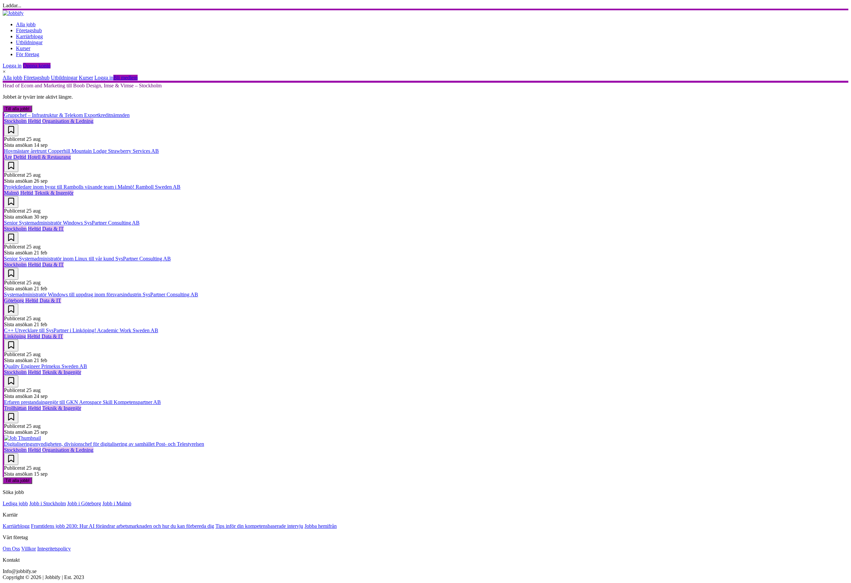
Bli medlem (125, 77)
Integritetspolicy (54, 548)
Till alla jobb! (17, 108)
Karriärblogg (29, 36)
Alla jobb (26, 24)
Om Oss (11, 548)
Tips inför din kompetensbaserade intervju (259, 526)
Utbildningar (29, 42)
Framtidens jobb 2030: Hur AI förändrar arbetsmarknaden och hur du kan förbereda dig (122, 526)
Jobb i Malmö (116, 503)
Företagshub (29, 30)
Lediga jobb (15, 503)
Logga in (12, 65)
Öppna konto (37, 65)
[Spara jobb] (11, 130)
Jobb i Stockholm (47, 503)
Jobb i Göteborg (84, 503)
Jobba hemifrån (320, 526)
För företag (27, 54)
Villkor (28, 548)
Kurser (23, 48)
